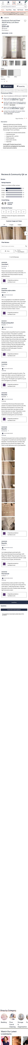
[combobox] (12, 6)
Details (21, 99)
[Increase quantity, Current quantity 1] (7, 81)
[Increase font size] (24, 118)
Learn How (9, 113)
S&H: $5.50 (4, 28)
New (14, 10)
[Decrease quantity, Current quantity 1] (2, 81)
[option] (14, 14)
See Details (12, 104)
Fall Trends (20, 10)
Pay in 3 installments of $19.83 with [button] (12, 96)
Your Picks (8, 10)
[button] (3, 3)
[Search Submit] (25, 6)
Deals (2, 10)
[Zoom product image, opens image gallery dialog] (2, 57)
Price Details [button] (5, 30)
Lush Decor (4, 24)
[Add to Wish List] (25, 21)
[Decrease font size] (26, 118)
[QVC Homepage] (1, 18)
